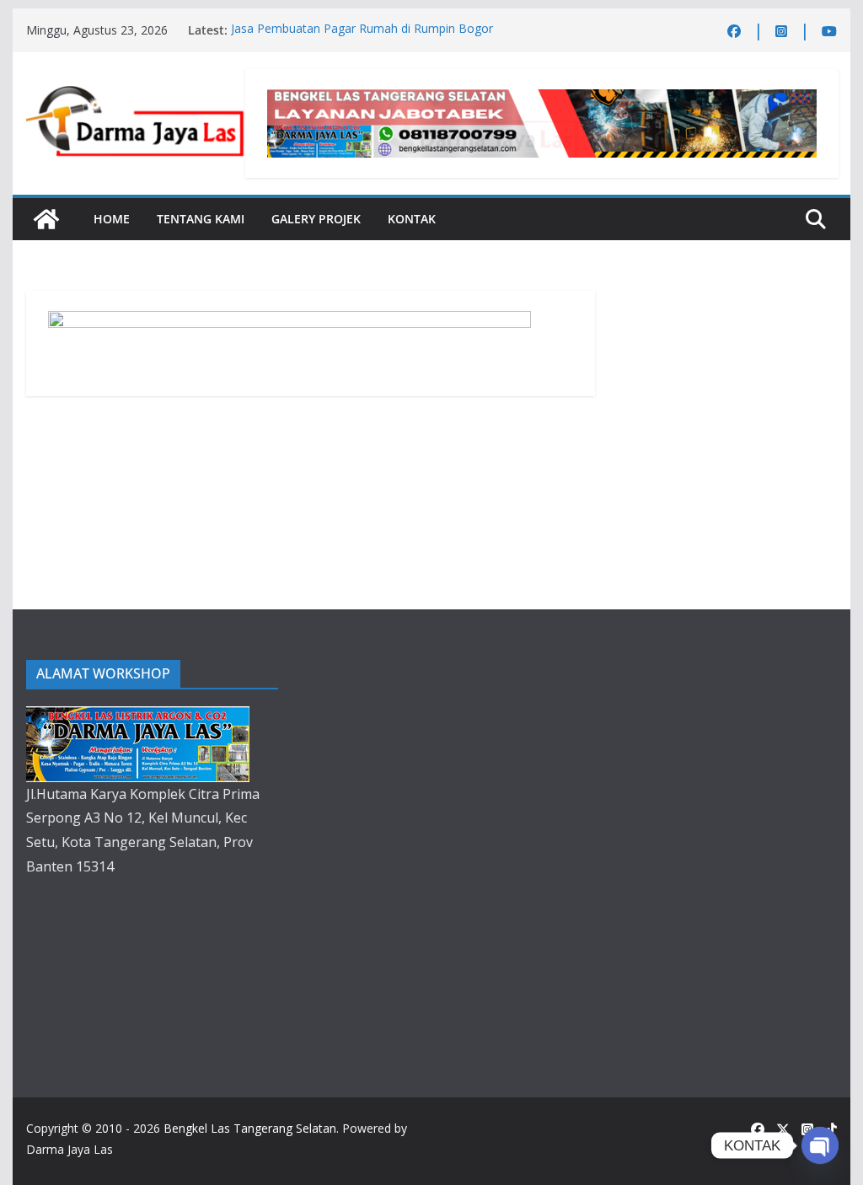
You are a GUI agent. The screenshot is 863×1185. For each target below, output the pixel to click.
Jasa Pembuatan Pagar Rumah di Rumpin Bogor (362, 30)
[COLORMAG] (137, 718)
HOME (112, 219)
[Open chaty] (820, 1145)
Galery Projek (316, 219)
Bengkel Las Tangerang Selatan (249, 1128)
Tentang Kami (200, 219)
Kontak (412, 219)
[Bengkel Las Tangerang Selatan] (46, 219)
